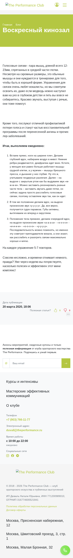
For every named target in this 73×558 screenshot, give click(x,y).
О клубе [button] (12, 405)
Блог (18, 24)
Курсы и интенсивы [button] (22, 381)
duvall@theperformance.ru (24, 430)
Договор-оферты (16, 510)
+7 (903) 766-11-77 (18, 419)
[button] (58, 5)
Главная (7, 24)
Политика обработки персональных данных (31, 506)
